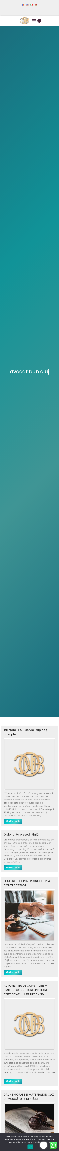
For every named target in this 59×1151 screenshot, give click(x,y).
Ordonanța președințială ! (22, 834)
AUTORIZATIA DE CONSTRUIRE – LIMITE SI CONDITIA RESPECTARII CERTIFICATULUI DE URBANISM (26, 990)
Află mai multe (13, 821)
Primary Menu (34, 21)
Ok (30, 1147)
